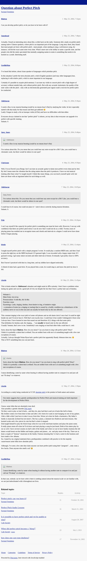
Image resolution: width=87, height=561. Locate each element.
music (13, 532)
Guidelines (21, 553)
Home (3, 553)
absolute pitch (40, 392)
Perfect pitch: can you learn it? (13, 498)
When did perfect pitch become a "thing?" (18, 529)
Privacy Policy (47, 553)
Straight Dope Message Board (12, 2)
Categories (12, 553)
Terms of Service (34, 553)
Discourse (13, 558)
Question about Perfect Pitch (20, 8)
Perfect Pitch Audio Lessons (12, 507)
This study (28, 409)
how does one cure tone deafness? (15, 538)
